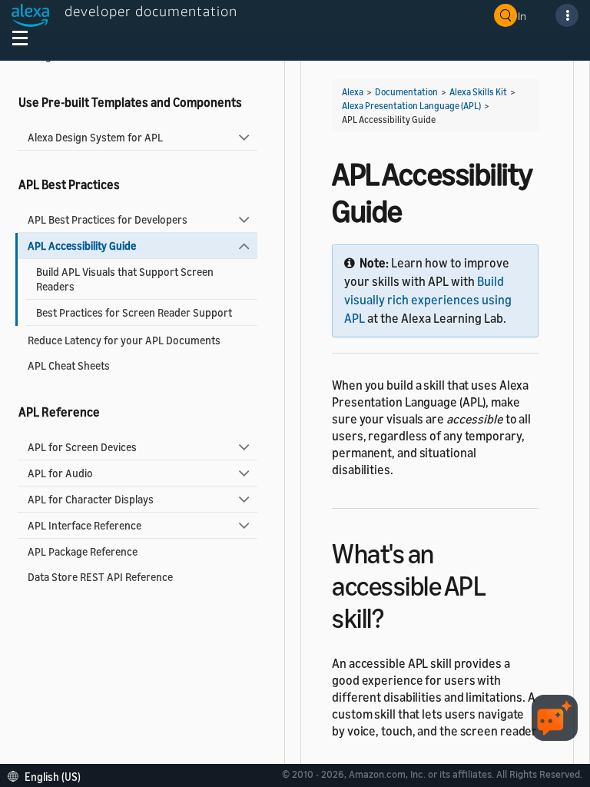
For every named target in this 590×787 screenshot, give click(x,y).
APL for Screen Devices (82, 446)
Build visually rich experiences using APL (428, 300)
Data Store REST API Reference (100, 576)
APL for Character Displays (91, 499)
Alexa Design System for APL (95, 137)
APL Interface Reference (84, 525)
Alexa (352, 92)
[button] (48, 775)
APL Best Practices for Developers (107, 219)
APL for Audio (60, 473)
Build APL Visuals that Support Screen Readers (125, 279)
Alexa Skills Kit (478, 92)
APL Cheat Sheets (69, 365)
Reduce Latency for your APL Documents (124, 340)
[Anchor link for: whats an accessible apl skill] (396, 616)
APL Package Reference (83, 551)
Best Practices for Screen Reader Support (134, 312)
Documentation (406, 92)
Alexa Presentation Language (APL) (411, 105)
